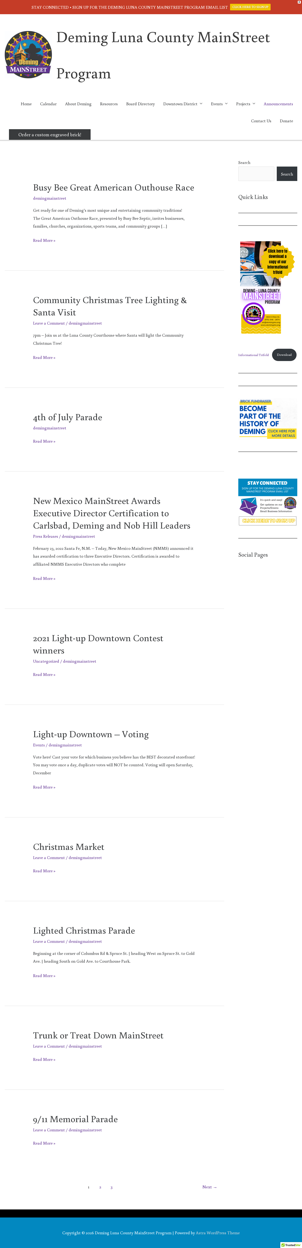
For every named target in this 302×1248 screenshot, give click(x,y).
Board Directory (140, 103)
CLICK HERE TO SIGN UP (250, 7)
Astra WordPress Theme (218, 1232)
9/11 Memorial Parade (75, 1118)
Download (284, 354)
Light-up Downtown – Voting (91, 734)
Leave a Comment (49, 323)
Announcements (278, 103)
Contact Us (261, 120)
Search (244, 162)
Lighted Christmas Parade (84, 930)
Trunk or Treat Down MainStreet (98, 1035)
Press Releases (45, 536)
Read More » (44, 240)
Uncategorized (46, 661)
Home (26, 103)
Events (39, 745)
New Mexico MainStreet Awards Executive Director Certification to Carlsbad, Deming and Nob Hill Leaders (111, 512)
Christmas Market (68, 846)
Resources (109, 103)
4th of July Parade (67, 416)
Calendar (48, 103)
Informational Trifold (253, 354)
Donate (286, 120)
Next (209, 1187)
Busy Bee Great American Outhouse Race (113, 187)
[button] (50, 134)
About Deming (78, 103)
